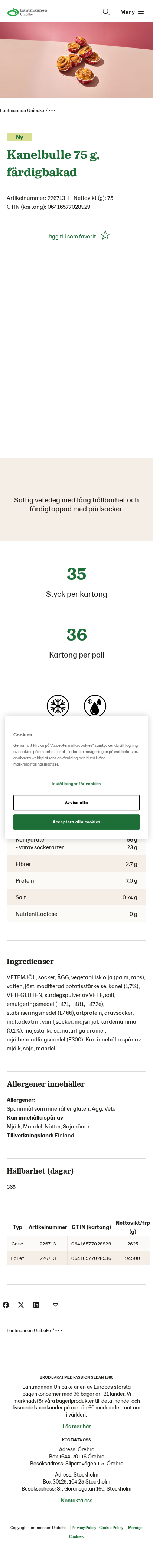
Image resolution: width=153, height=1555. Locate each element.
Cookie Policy (111, 1527)
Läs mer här (76, 1426)
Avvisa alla (76, 802)
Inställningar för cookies (76, 783)
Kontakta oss (76, 1500)
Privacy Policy (84, 1527)
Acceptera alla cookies (76, 821)
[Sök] (106, 12)
